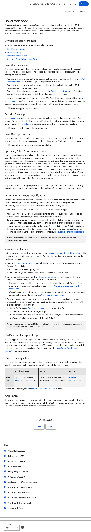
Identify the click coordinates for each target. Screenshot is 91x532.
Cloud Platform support (17, 451)
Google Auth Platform (16, 508)
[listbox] (12, 528)
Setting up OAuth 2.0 (16, 477)
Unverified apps (14, 466)
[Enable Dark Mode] (22, 527)
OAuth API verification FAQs (19, 492)
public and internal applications (71, 232)
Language (10, 524)
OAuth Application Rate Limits (44, 389)
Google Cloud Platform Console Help (47, 4)
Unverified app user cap (17, 56)
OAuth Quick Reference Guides (20, 503)
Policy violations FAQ (16, 456)
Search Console (48, 277)
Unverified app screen (16, 49)
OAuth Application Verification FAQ (66, 253)
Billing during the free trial (18, 472)
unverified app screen (23, 380)
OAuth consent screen (60, 91)
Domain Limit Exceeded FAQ (19, 461)
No (51, 427)
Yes (39, 427)
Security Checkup (14, 52)
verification (24, 124)
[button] (4, 4)
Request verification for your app (75, 380)
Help (6, 445)
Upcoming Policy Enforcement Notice (23, 59)
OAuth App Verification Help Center (22, 498)
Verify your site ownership (52, 295)
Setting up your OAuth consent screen (23, 482)
